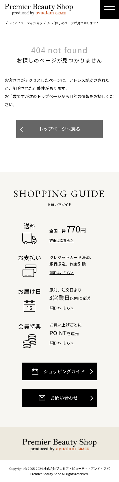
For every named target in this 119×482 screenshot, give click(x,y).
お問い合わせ (63, 397)
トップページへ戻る (59, 128)
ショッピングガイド (63, 371)
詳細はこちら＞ (61, 240)
